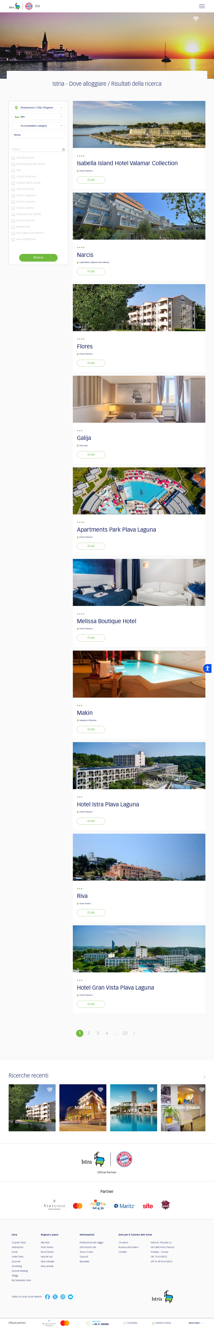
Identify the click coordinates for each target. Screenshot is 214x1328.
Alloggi (15, 1276)
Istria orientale (47, 1262)
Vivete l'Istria (17, 1257)
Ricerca (38, 257)
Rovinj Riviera (47, 1252)
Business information (128, 1247)
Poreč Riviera (47, 1247)
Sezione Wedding (20, 1271)
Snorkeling (17, 1266)
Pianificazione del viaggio (91, 1243)
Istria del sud (46, 1257)
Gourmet (16, 1262)
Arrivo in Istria (86, 1252)
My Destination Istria (21, 1280)
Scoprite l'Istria (19, 1243)
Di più (91, 180)
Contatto (123, 1252)
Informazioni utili (88, 1247)
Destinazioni (17, 1247)
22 (125, 1033)
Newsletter (85, 1262)
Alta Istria (45, 1243)
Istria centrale (47, 1266)
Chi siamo (123, 1243)
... (116, 1033)
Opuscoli (84, 1257)
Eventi (15, 1252)
